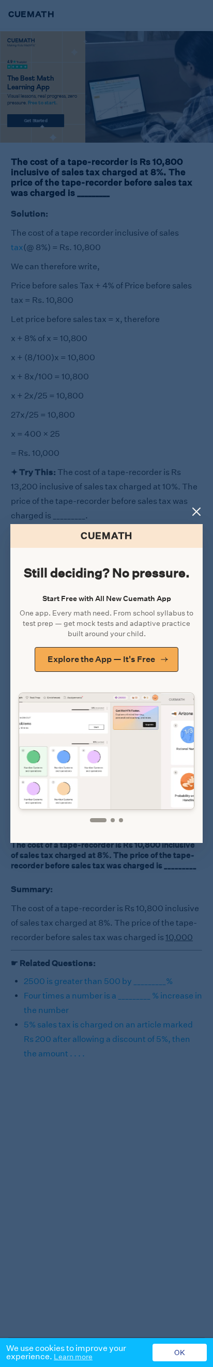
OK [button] (179, 1352)
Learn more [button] (73, 1356)
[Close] (196, 511)
